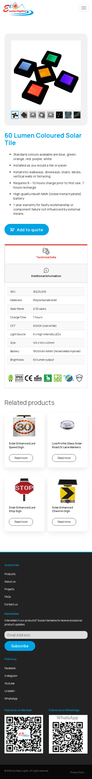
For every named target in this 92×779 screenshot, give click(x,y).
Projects (9, 589)
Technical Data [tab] (46, 257)
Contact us (11, 604)
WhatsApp (10, 698)
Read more (21, 458)
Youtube (9, 683)
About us (9, 581)
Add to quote (30, 229)
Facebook (10, 668)
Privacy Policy (77, 772)
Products (9, 574)
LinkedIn (9, 691)
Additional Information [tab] (46, 276)
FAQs (7, 597)
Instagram (10, 676)
